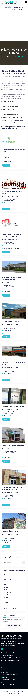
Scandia (6, 599)
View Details (6, 165)
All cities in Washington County (11, 608)
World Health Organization (7, 655)
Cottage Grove (7, 579)
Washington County (17, 570)
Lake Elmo (6, 587)
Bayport (5, 577)
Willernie (6, 605)
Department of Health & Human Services (10, 660)
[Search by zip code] (23, 562)
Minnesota (10, 57)
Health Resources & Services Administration (11, 657)
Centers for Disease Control (7, 652)
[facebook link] (2, 649)
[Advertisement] (14, 26)
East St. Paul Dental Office (13, 446)
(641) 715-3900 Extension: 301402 (15, 7)
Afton (5, 574)
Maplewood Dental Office (13, 321)
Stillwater (6, 602)
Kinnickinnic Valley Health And (13, 151)
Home (4, 57)
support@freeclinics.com (16, 9)
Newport (6, 594)
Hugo (5, 584)
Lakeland (6, 589)
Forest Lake (6, 582)
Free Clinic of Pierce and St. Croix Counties (12, 235)
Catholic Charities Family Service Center (13, 279)
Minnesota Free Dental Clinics (14, 625)
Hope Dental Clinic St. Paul (13, 406)
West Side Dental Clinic (12, 531)
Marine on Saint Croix (9, 592)
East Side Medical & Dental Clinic (13, 363)
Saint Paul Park (7, 597)
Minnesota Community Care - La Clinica (12, 488)
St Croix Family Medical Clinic (12, 192)
